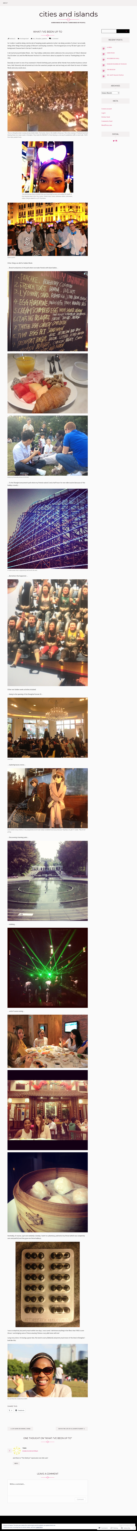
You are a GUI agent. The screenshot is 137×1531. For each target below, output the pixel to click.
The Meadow (111, 69)
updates (44, 39)
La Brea (109, 47)
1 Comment (54, 39)
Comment (80, 1499)
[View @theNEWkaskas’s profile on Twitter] (114, 141)
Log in (103, 113)
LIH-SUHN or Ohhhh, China (21, 1428)
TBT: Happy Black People (115, 75)
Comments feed (106, 121)
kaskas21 (12, 39)
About (5, 3)
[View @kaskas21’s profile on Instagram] (116, 141)
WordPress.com (106, 125)
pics (34, 39)
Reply (16, 1463)
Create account (106, 109)
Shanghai (38, 39)
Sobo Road (111, 53)
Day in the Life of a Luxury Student (70, 1428)
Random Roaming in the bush (117, 64)
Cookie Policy (39, 1527)
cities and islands (68, 14)
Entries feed (105, 117)
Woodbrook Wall (113, 58)
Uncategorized (23, 39)
